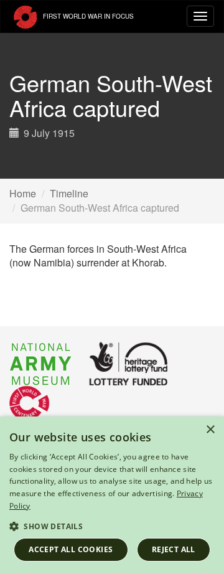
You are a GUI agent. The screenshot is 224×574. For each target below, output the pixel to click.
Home (22, 193)
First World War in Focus (87, 16)
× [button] (210, 430)
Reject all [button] (173, 549)
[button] (112, 526)
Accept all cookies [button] (71, 549)
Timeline (69, 193)
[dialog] (112, 495)
